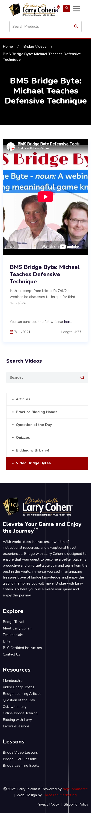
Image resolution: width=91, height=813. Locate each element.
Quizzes (23, 437)
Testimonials (13, 634)
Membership (13, 680)
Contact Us (11, 654)
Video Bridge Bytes (33, 463)
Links (7, 641)
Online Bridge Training (20, 713)
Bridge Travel (13, 621)
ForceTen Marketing (60, 795)
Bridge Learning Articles (22, 693)
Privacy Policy (48, 804)
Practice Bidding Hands (36, 412)
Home (8, 46)
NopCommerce (75, 789)
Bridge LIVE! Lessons (20, 759)
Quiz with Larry (15, 706)
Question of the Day (34, 424)
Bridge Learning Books (21, 765)
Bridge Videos (34, 46)
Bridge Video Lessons (20, 752)
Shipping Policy (76, 804)
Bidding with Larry (17, 719)
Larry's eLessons (16, 726)
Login (66, 8)
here (67, 321)
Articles (23, 399)
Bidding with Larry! (32, 450)
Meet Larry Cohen (17, 628)
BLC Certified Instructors (22, 648)
